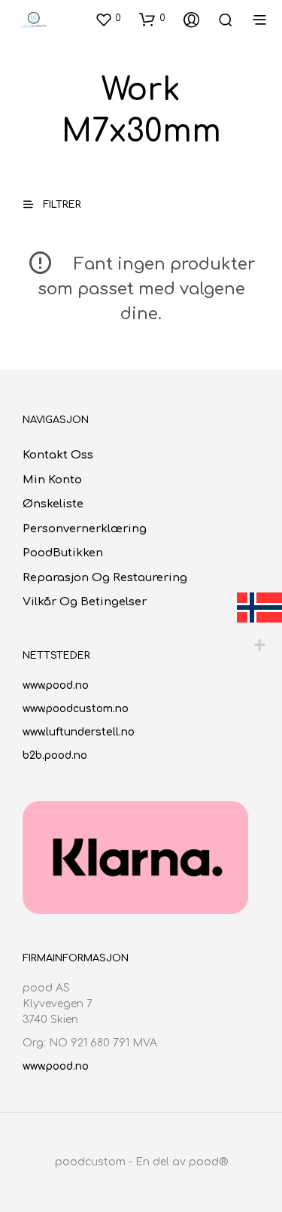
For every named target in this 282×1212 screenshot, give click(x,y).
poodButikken (63, 553)
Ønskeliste (53, 504)
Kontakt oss (58, 455)
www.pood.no (56, 685)
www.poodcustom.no (76, 708)
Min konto (52, 480)
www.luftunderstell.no (79, 732)
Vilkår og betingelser (85, 601)
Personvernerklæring (85, 528)
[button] (108, 18)
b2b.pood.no (55, 755)
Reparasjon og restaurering (105, 577)
